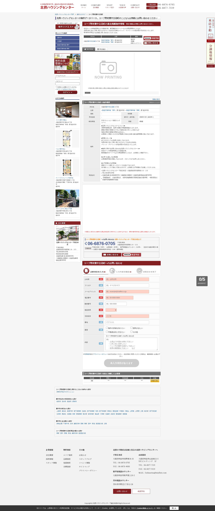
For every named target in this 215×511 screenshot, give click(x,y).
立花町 (94, 41)
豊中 (112, 40)
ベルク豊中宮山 (60, 149)
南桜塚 (125, 414)
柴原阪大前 (99, 423)
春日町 (146, 411)
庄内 (71, 423)
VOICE (122, 6)
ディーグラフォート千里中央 (64, 178)
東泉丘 (64, 411)
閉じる (174, 508)
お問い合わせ (122, 491)
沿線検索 (67, 459)
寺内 (96, 411)
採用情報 (49, 459)
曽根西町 (79, 414)
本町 (73, 414)
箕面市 (69, 401)
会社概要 (49, 455)
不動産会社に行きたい (116, 332)
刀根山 (127, 411)
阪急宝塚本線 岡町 (63, 48)
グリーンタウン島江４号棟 (64, 209)
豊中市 (90, 41)
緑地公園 (59, 423)
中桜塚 (121, 411)
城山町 (97, 414)
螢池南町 (119, 414)
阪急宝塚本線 (105, 40)
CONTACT (135, 6)
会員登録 (67, 466)
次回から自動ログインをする (67, 87)
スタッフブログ (85, 459)
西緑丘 (64, 414)
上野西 (137, 411)
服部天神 (77, 423)
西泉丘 (109, 411)
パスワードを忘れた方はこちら (65, 89)
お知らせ (82, 455)
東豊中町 (70, 411)
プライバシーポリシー (100, 354)
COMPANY (96, 6)
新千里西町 (77, 411)
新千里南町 (91, 411)
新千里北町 (153, 411)
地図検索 (67, 462)
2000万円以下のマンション (65, 392)
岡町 (112, 42)
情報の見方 (156, 99)
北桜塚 (69, 414)
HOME (83, 6)
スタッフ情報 (51, 462)
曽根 (82, 423)
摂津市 (74, 401)
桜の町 (85, 414)
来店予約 (141, 491)
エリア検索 (67, 455)
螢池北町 (115, 411)
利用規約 (87, 354)
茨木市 (64, 401)
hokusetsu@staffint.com (156, 472)
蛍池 (93, 423)
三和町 (102, 414)
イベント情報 (84, 462)
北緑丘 (84, 411)
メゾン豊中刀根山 (61, 120)
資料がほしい (138, 328)
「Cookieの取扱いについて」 (145, 508)
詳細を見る (154, 381)
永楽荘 (113, 414)
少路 (141, 411)
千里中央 (66, 423)
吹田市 (59, 401)
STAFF (109, 6)
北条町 (107, 414)
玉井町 (59, 414)
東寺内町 (91, 414)
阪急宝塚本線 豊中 (63, 45)
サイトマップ (84, 466)
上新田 (59, 411)
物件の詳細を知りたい (116, 328)
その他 (135, 332)
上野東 (132, 411)
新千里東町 (102, 411)
